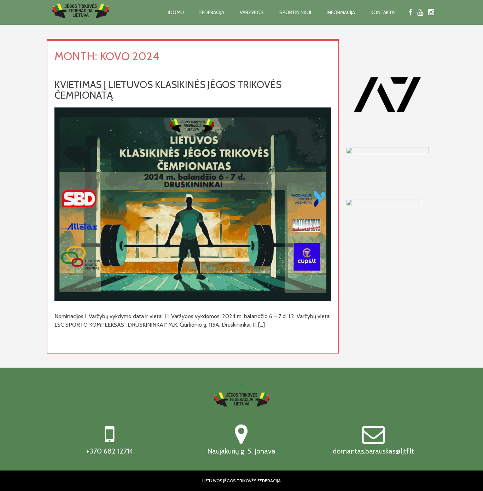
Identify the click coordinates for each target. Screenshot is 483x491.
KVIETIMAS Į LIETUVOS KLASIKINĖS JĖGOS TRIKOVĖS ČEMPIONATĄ (167, 89)
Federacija (211, 12)
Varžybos (252, 12)
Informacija (341, 12)
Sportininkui (295, 12)
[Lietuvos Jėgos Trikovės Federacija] (80, 22)
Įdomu (176, 12)
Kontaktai (383, 12)
